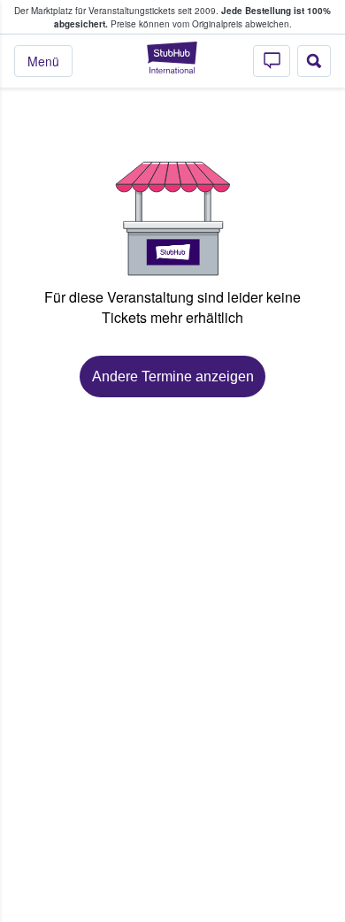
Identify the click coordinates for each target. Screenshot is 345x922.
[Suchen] (314, 61)
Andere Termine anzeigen (173, 376)
